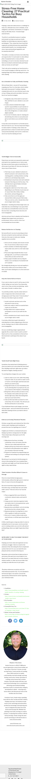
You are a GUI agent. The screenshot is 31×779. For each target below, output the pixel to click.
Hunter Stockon (6, 1)
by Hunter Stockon (19, 20)
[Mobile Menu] (27, 1)
